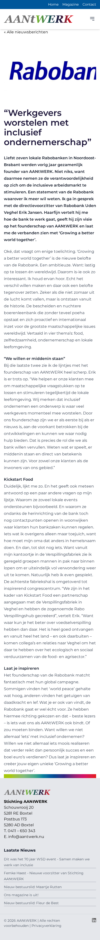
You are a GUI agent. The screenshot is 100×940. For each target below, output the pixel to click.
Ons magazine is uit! (21, 895)
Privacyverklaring (46, 925)
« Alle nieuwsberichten (26, 32)
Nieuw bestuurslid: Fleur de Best (31, 903)
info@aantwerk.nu (26, 836)
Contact (89, 4)
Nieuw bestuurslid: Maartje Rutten (33, 887)
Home (53, 4)
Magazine (70, 4)
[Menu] (92, 19)
